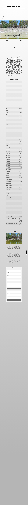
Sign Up (12, 267)
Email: (8, 275)
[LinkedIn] (26, 253)
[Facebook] (26, 250)
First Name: (8, 269)
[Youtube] (26, 254)
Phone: (8, 278)
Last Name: (8, 272)
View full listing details (9, 75)
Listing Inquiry (8, 267)
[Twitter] (26, 252)
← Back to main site (2, 0)
